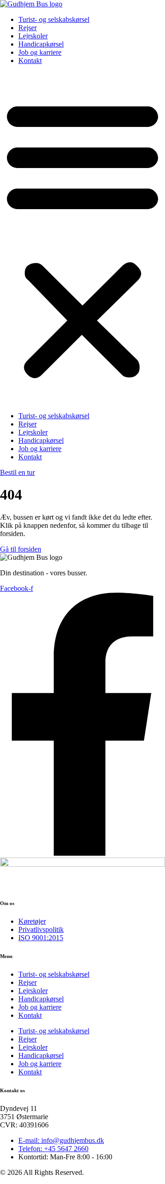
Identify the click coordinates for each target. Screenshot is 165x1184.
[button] (82, 238)
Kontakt (30, 60)
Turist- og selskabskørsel (53, 19)
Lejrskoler (33, 36)
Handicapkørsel (41, 44)
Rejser (27, 28)
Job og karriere (39, 52)
